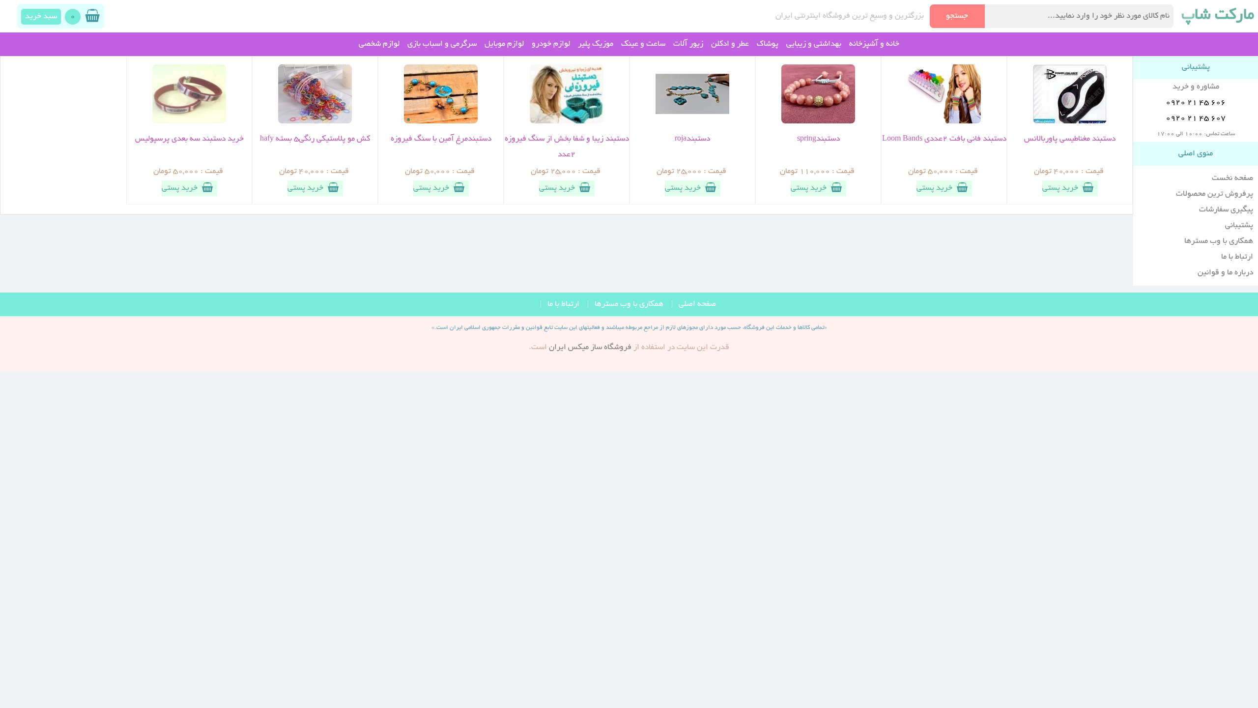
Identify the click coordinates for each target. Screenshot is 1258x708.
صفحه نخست (1232, 178)
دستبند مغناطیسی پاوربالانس (1069, 139)
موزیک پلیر (595, 44)
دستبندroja (692, 139)
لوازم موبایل (504, 44)
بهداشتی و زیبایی (813, 44)
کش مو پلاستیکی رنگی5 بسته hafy (315, 139)
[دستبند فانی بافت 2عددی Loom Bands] (944, 122)
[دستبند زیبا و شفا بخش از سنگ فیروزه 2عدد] (566, 122)
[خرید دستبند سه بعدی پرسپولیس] (189, 122)
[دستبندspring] (818, 122)
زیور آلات (688, 44)
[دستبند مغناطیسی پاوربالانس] (1070, 122)
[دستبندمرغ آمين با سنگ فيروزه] (441, 122)
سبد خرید (41, 17)
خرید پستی (1060, 188)
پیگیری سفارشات (1226, 210)
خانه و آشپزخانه (874, 44)
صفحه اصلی (697, 304)
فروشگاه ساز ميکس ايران (590, 348)
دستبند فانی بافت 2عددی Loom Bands (944, 139)
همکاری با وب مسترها (1218, 241)
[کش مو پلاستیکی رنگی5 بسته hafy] (315, 122)
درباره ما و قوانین (1225, 273)
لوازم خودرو (551, 44)
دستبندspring (818, 139)
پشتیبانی (1239, 226)
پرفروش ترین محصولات (1214, 194)
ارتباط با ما (1237, 257)
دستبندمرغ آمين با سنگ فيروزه (441, 139)
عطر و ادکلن (730, 44)
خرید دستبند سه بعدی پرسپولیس (189, 139)
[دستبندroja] (692, 122)
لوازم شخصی (379, 44)
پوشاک (767, 44)
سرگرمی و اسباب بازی (442, 44)
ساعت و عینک (643, 44)
